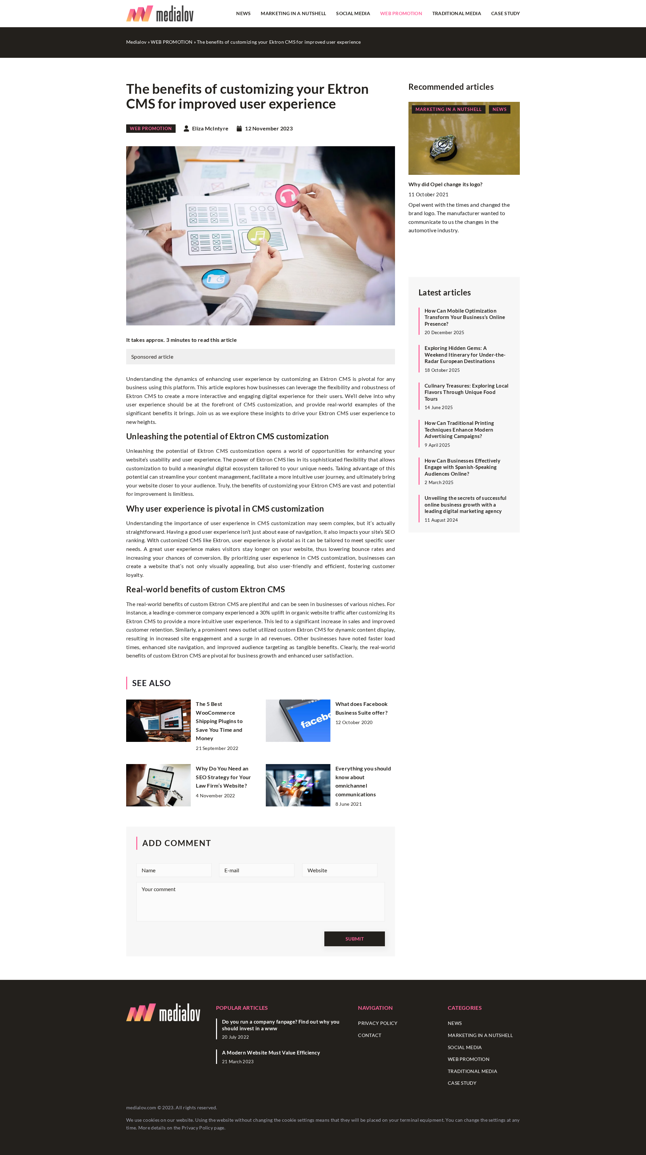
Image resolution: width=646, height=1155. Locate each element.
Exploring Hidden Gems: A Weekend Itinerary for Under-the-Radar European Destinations (465, 354)
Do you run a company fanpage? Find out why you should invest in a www (281, 1025)
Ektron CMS (213, 450)
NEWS (243, 13)
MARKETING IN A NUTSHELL (293, 13)
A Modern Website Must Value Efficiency (271, 1052)
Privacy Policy (197, 1127)
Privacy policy (377, 1023)
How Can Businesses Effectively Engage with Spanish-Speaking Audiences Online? (462, 467)
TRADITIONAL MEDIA (456, 13)
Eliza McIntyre (210, 128)
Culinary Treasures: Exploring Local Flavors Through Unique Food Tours (467, 392)
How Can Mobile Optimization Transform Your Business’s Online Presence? (465, 317)
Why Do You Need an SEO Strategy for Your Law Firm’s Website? (223, 777)
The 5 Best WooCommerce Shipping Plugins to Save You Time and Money (219, 721)
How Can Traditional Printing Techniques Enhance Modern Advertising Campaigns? (459, 429)
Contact (369, 1035)
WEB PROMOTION (401, 13)
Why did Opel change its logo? (445, 184)
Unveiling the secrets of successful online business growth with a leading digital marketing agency (466, 504)
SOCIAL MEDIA (353, 13)
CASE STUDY (505, 13)
